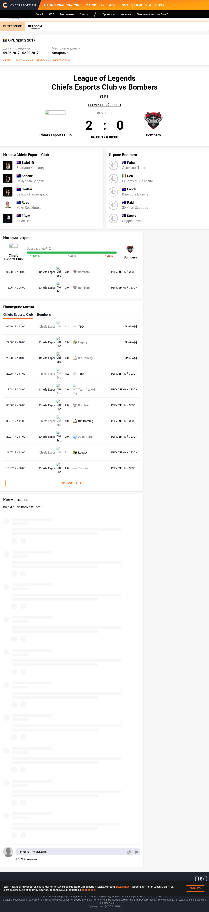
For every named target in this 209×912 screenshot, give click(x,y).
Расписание (24, 60)
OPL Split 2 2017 (21, 40)
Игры (159, 5)
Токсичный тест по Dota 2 (152, 14)
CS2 (51, 14)
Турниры (108, 5)
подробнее (123, 886)
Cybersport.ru (96, 906)
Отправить (137, 852)
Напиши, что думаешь (33, 852)
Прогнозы (108, 14)
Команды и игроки (135, 5)
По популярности (29, 507)
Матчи (91, 5)
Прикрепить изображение (129, 852)
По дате (8, 507)
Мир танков (67, 14)
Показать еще (72, 483)
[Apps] (37, 15)
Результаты (61, 60)
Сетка (7, 60)
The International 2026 (62, 5)
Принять (195, 888)
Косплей (126, 14)
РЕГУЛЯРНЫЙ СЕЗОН (104, 105)
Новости (43, 60)
